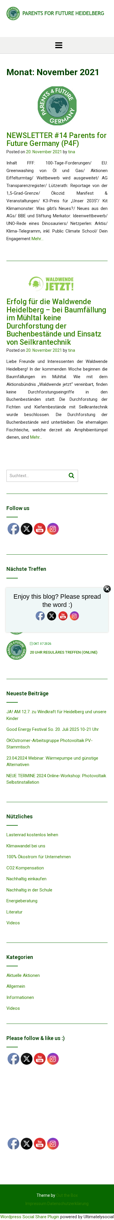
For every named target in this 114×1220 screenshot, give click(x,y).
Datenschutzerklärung (68, 1203)
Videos (13, 922)
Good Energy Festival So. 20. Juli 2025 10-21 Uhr (52, 729)
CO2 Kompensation (25, 868)
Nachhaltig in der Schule (29, 890)
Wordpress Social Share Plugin (30, 1216)
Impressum (35, 1203)
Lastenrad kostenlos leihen (32, 834)
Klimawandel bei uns (25, 846)
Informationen (20, 997)
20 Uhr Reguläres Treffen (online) (63, 652)
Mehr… (38, 238)
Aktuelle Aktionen (23, 975)
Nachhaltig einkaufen (26, 878)
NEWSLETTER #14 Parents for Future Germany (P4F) (56, 139)
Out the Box (67, 1195)
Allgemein (15, 986)
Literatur (14, 912)
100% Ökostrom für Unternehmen (38, 856)
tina (71, 151)
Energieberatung (21, 900)
